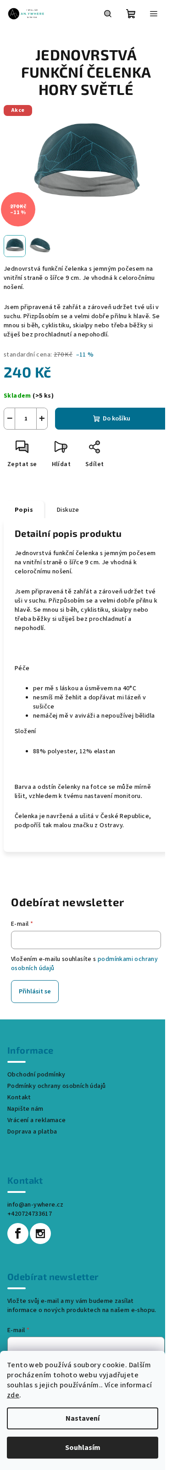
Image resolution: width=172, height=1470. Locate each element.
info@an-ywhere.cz (35, 1204)
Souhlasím (82, 1448)
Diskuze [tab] (68, 509)
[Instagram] (40, 1233)
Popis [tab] (24, 509)
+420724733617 (29, 1213)
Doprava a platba (32, 1131)
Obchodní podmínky (36, 1074)
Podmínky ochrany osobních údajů (56, 1086)
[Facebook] (17, 1233)
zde (13, 1395)
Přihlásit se (35, 991)
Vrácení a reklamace (36, 1120)
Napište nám (25, 1108)
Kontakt (19, 1097)
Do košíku (116, 418)
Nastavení (83, 1418)
